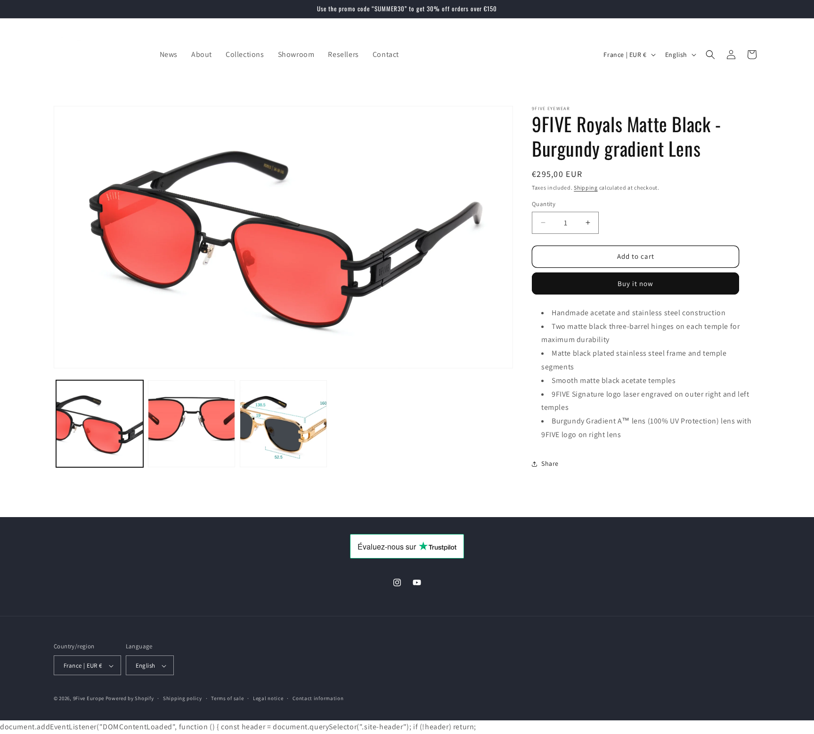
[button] (710, 54)
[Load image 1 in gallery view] (99, 423)
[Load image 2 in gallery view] (191, 423)
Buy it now (635, 283)
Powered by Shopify (130, 698)
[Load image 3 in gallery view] (283, 423)
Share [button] (550, 463)
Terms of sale (227, 698)
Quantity (543, 204)
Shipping (586, 187)
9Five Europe (88, 698)
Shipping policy (182, 698)
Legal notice (268, 698)
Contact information (318, 698)
